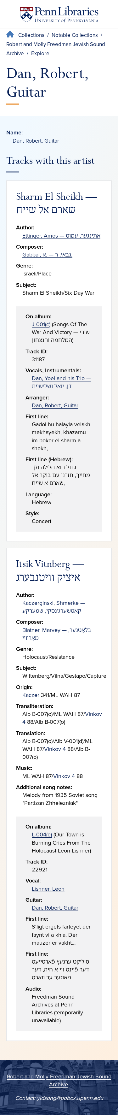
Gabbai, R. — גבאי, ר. (47, 254)
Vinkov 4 (55, 749)
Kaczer (30, 695)
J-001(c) (41, 324)
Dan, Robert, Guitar (55, 405)
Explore (40, 53)
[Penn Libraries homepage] (59, 16)
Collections (31, 35)
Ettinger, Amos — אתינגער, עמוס (61, 235)
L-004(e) (42, 834)
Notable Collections (75, 35)
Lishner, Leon (48, 888)
